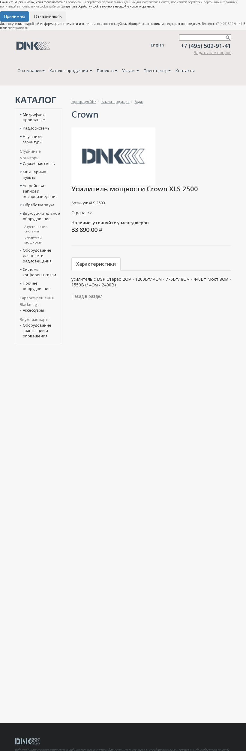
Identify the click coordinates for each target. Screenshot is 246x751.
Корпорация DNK (83, 102)
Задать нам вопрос (212, 52)
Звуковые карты (35, 319)
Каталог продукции (69, 70)
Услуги (129, 70)
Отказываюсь (48, 16)
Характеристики (96, 264)
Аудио (139, 102)
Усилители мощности (33, 239)
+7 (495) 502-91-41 (229, 24)
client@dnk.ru (18, 28)
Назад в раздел (87, 296)
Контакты (185, 70)
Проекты (105, 70)
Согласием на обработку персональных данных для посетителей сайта (117, 2)
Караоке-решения (37, 298)
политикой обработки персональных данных (204, 2)
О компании (29, 70)
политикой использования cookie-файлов (30, 6)
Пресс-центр (156, 70)
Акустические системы (35, 228)
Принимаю (14, 16)
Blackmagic (29, 304)
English (157, 45)
